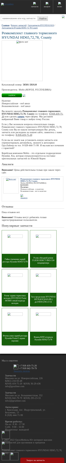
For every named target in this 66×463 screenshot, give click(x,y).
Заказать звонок (22, 371)
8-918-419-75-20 (24, 135)
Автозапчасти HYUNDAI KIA (41, 25)
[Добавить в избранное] (24, 95)
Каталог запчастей (18, 25)
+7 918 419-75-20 (28, 365)
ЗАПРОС (12, 95)
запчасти (34, 6)
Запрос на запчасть (35, 460)
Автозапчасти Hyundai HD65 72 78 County (20, 28)
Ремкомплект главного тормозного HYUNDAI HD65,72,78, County (40, 180)
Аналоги (23, 198)
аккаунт (47, 6)
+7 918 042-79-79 (28, 368)
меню (59, 6)
